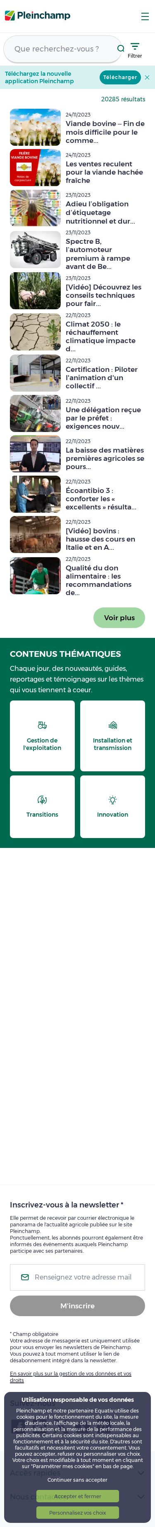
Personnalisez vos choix (77, 1513)
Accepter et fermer (77, 1496)
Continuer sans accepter (77, 1480)
